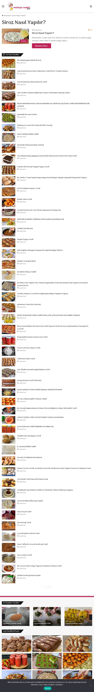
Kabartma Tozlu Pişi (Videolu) (29, 304)
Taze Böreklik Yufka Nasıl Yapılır (30, 501)
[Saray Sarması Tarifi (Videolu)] (8, 383)
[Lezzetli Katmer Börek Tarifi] (8, 536)
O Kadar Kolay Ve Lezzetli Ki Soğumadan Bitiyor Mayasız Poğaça (42, 293)
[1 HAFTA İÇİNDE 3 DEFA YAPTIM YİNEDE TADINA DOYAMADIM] (8, 420)
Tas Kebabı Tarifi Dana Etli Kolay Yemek (32, 479)
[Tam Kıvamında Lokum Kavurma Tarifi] (8, 85)
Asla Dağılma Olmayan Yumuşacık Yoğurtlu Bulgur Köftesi (40, 250)
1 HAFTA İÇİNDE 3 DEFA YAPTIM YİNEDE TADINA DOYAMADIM (40, 417)
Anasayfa (7, 15)
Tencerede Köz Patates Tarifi (28, 348)
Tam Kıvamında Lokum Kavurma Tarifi (32, 82)
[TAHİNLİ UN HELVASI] (8, 231)
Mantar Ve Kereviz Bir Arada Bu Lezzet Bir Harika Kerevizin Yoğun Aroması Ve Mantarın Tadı (54, 468)
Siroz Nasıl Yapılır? (43, 33)
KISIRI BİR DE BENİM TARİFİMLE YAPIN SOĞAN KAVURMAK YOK (40, 219)
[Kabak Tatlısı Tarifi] (8, 202)
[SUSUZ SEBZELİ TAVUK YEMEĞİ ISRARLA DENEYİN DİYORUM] (8, 392)
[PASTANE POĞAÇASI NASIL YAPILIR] (8, 148)
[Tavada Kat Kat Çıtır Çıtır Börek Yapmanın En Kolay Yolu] (8, 212)
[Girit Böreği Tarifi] (8, 525)
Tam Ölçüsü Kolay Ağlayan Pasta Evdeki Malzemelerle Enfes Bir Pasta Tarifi (47, 156)
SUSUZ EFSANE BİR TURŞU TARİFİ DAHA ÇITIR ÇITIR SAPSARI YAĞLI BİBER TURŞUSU (48, 315)
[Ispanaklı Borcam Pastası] (8, 117)
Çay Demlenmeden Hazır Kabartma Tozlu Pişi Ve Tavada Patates (42, 71)
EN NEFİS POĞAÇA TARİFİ (26, 272)
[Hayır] (91, 685)
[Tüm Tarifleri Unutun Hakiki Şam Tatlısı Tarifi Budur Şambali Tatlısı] (8, 96)
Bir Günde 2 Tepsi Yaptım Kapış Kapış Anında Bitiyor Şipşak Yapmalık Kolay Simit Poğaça (52, 177)
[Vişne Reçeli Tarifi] (8, 515)
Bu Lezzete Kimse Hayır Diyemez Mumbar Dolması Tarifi (39, 566)
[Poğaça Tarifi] (19, 6)
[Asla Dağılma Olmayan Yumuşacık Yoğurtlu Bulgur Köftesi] (8, 253)
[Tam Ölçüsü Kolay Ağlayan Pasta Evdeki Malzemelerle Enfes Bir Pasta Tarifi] (8, 159)
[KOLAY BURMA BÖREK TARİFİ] (8, 137)
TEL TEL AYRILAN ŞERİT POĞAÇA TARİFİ (32, 399)
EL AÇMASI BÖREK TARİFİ (26, 446)
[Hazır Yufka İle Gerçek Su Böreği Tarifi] (8, 547)
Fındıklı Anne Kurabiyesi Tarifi (29, 436)
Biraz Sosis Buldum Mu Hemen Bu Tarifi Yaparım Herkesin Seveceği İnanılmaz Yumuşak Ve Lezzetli (52, 327)
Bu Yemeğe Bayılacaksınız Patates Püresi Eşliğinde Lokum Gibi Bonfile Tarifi (47, 408)
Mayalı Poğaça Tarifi (25, 239)
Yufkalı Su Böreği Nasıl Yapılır (29, 575)
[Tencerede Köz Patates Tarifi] (8, 351)
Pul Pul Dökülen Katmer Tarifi (28, 188)
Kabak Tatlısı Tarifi (24, 199)
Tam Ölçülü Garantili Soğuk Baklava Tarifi (33, 369)
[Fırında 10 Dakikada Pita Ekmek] (8, 460)
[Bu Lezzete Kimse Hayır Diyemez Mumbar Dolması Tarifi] (8, 568)
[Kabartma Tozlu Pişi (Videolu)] (8, 307)
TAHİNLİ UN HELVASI (25, 228)
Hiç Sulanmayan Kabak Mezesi (29, 60)
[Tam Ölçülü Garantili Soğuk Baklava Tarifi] (8, 372)
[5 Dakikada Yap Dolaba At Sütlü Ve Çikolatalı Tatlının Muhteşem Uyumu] (8, 493)
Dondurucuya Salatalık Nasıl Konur (77, 622)
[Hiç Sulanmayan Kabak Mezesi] (8, 63)
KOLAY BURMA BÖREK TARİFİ (28, 134)
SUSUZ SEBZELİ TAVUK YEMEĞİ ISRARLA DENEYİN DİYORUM (39, 389)
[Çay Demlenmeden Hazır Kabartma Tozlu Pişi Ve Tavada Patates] (8, 74)
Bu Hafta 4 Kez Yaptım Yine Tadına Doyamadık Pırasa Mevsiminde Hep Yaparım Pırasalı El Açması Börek (52, 284)
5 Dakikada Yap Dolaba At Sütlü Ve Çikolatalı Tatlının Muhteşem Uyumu (45, 490)
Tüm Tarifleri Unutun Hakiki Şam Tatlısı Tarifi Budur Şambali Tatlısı (43, 92)
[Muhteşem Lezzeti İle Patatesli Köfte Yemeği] (8, 127)
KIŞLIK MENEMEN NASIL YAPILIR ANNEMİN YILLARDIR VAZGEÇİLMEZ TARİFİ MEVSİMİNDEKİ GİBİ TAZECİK (53, 105)
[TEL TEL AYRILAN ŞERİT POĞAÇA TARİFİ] (8, 401)
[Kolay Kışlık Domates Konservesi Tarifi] (8, 340)
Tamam (47, 688)
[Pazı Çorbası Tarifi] (8, 558)
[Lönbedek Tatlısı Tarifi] (8, 362)
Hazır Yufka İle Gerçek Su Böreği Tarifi (32, 544)
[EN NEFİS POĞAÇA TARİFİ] (8, 275)
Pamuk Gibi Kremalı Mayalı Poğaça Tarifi (33, 166)
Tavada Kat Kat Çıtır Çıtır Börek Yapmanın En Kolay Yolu (39, 210)
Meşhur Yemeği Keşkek (26, 261)
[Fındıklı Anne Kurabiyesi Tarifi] (8, 439)
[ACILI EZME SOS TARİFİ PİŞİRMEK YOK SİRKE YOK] (8, 429)
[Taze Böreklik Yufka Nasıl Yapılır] (8, 504)
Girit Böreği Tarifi (24, 522)
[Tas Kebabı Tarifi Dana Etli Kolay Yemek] (8, 482)
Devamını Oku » (41, 46)
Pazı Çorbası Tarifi (24, 555)
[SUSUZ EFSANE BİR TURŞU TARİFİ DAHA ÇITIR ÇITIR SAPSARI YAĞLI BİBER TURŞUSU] (8, 318)
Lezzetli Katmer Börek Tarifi (28, 533)
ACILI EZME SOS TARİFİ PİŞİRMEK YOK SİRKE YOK (35, 426)
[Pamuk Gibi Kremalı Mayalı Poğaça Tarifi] (8, 170)
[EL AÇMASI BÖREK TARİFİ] (8, 449)
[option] (15, 616)
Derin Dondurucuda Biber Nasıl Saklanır (46, 622)
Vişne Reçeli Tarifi (24, 511)
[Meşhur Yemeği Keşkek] (8, 264)
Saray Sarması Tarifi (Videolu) (29, 380)
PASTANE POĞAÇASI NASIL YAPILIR (30, 145)
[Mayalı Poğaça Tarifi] (8, 242)
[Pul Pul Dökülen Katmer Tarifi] (8, 191)
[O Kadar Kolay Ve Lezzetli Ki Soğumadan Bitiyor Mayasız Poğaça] (8, 296)
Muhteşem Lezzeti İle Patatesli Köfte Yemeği (34, 125)
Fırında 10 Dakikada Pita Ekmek (29, 457)
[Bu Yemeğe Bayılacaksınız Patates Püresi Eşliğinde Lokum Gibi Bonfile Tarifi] (8, 410)
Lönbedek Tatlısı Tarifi (26, 358)
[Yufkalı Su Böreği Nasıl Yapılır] (8, 578)
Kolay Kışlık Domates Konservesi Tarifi (32, 337)
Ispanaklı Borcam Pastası (27, 114)
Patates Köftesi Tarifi (11, 623)
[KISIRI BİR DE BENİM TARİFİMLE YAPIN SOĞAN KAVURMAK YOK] (8, 222)
